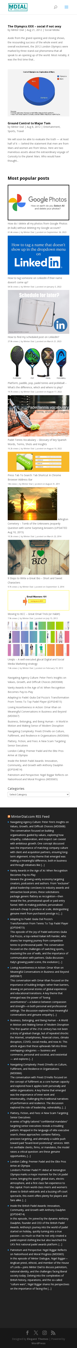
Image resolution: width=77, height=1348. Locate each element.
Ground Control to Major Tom (29, 123)
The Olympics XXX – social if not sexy (34, 26)
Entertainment (51, 126)
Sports (11, 131)
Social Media (52, 30)
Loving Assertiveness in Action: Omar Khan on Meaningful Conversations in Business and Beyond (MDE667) (37, 711)
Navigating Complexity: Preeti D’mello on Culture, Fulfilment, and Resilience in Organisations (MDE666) (38, 1069)
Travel (20, 131)
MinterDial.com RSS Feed (30, 816)
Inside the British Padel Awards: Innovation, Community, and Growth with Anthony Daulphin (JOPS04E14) (35, 765)
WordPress (38, 1343)
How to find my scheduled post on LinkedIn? (33, 337)
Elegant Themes (37, 1339)
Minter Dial (17, 30)
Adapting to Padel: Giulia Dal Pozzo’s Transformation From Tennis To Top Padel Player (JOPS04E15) (39, 923)
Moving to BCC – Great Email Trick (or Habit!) (34, 614)
